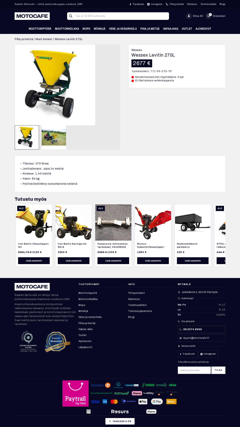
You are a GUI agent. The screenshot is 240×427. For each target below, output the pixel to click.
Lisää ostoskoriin (34, 260)
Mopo (86, 29)
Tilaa (218, 370)
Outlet (187, 29)
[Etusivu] (32, 16)
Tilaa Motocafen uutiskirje (193, 362)
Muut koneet (43, 39)
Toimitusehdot (137, 305)
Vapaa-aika (170, 29)
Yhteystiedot (136, 293)
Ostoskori (219, 15)
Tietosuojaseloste (140, 311)
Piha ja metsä (150, 29)
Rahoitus (134, 299)
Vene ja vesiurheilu (123, 29)
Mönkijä (99, 29)
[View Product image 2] (54, 137)
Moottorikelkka (67, 29)
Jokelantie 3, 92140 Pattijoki (200, 292)
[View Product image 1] (27, 137)
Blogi (131, 317)
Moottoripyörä (40, 29)
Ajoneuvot (203, 29)
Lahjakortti (85, 347)
